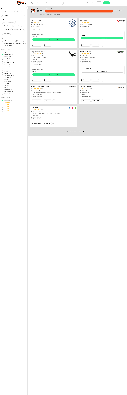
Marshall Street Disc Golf (40, 87)
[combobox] (47, 3)
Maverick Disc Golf (86, 87)
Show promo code (53, 39)
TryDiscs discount (8, 41)
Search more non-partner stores (77, 132)
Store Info (47, 45)
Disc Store (83, 20)
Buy (93, 3)
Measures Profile (8, 45)
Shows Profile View (21, 43)
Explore (89, 3)
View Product (36, 45)
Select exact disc (9, 43)
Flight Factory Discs (38, 52)
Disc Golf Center (85, 52)
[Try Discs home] (21, 3)
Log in (98, 3)
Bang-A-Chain (36, 20)
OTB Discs (35, 108)
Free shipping (20, 41)
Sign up (106, 3)
